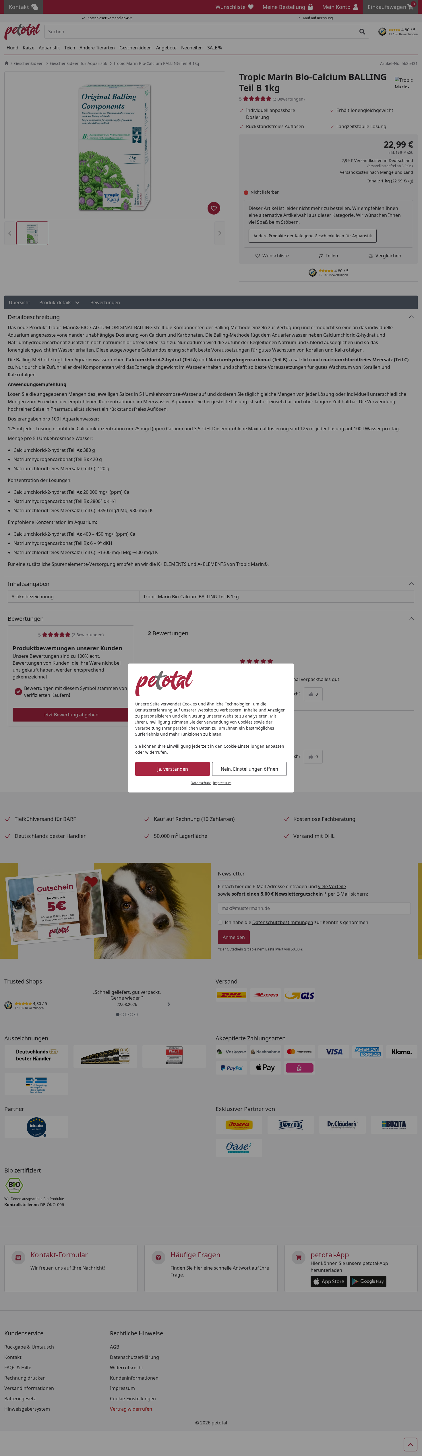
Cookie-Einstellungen (244, 746)
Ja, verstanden (172, 769)
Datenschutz (201, 782)
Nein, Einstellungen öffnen (249, 769)
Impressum (222, 782)
